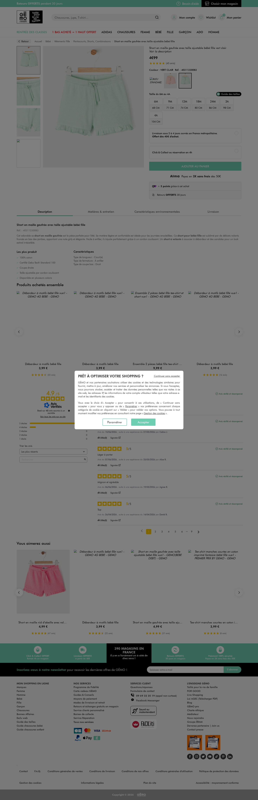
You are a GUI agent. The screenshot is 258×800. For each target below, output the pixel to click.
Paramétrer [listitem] (114, 422)
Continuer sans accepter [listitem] (167, 376)
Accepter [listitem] (143, 422)
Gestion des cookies (154, 413)
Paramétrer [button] (131, 406)
